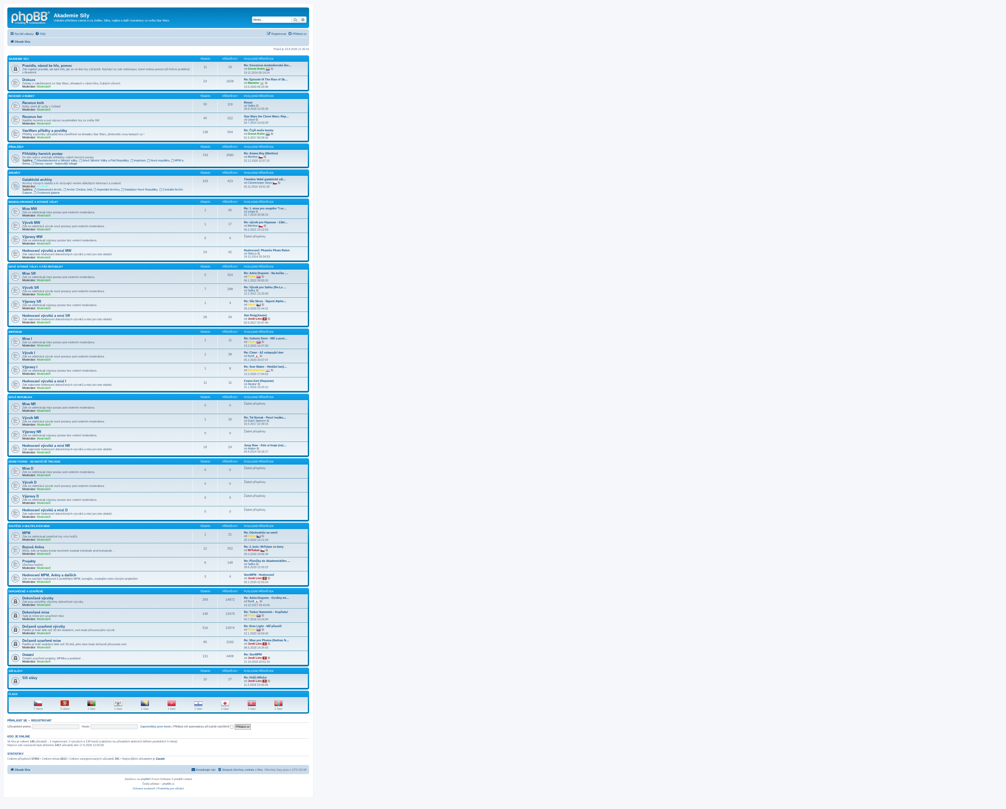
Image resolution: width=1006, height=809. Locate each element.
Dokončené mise (35, 612)
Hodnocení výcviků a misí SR (46, 316)
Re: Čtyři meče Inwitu (259, 130)
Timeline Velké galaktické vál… (265, 179)
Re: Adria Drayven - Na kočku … (266, 273)
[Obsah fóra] (31, 17)
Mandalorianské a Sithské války (57, 160)
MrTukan (254, 550)
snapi (251, 211)
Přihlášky (16, 146)
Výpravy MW (32, 237)
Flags (13, 694)
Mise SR (29, 273)
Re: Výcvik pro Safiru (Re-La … (265, 287)
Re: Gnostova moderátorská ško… (268, 65)
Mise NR (29, 404)
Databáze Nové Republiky (141, 189)
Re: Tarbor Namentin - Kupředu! (266, 611)
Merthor (253, 156)
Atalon (252, 448)
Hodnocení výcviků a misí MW (46, 251)
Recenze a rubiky (22, 96)
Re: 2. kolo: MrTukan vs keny (263, 546)
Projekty (29, 561)
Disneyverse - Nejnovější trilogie (35, 461)
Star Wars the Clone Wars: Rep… (266, 116)
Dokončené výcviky (37, 598)
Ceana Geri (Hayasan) (259, 380)
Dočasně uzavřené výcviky (43, 626)
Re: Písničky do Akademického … (267, 560)
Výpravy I (29, 367)
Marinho (253, 82)
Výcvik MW (31, 223)
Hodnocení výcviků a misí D (45, 510)
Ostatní (28, 655)
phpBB (145, 779)
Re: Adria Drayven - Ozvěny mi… (266, 597)
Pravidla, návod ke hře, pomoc (47, 66)
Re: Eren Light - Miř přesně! (263, 626)
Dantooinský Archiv (49, 189)
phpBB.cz (168, 783)
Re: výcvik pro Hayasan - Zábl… (266, 222)
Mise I (27, 339)
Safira (251, 105)
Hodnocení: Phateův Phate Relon (267, 250)
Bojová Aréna (33, 547)
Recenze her (32, 117)
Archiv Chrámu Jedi (79, 189)
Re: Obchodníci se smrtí (260, 532)
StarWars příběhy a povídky (44, 131)
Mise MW (29, 209)
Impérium (140, 160)
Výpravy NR (31, 432)
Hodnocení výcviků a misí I (44, 381)
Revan (248, 102)
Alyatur (252, 384)
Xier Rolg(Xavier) (255, 315)
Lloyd (251, 119)
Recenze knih (33, 103)
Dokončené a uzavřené (26, 591)
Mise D (27, 468)
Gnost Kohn (256, 68)
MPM (26, 533)
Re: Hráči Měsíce (255, 677)
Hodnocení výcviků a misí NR (46, 446)
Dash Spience (257, 420)
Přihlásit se (17, 720)
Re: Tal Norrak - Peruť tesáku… (265, 417)
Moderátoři (44, 86)
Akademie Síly (19, 58)
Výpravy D (30, 496)
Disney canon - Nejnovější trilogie (56, 163)
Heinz (252, 304)
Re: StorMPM (253, 654)
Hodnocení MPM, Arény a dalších (49, 575)
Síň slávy (16, 671)
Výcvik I (28, 353)
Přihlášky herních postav (42, 154)
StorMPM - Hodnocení (259, 574)
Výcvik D (29, 482)
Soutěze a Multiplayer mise (29, 526)
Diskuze (28, 80)
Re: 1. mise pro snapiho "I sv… (265, 208)
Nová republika (160, 160)
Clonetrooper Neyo (260, 182)
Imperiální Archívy (108, 189)
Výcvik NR (30, 418)
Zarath (160, 758)
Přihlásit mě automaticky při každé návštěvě (201, 726)
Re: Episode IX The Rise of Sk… (266, 79)
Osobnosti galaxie (48, 192)
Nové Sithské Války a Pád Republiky (106, 160)
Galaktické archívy (37, 180)
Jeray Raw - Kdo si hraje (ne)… (265, 445)
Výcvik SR (30, 288)
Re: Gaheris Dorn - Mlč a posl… (265, 338)
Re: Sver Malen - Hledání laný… (265, 366)
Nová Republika (20, 397)
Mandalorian (256, 370)
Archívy (14, 172)
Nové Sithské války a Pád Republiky (36, 266)
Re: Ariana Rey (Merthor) (261, 153)
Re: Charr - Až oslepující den (263, 352)
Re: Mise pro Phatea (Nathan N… (266, 640)
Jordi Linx (255, 318)
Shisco (252, 253)
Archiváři (42, 186)
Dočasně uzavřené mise (41, 641)
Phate (252, 276)
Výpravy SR (31, 301)
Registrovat (41, 720)
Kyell (251, 355)
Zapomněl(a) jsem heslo (155, 726)
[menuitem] (40, 34)
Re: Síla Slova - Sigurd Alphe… (265, 301)
